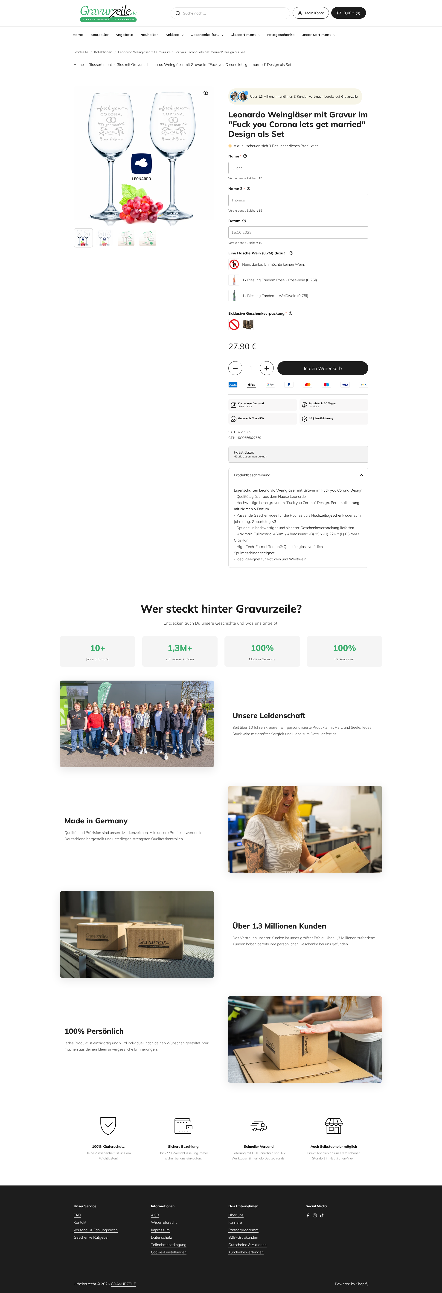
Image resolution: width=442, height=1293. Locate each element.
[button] (348, 13)
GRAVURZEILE (123, 1283)
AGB (155, 1215)
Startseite (81, 52)
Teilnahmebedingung (168, 1244)
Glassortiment (100, 64)
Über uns (236, 1215)
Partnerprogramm (243, 1230)
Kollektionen (103, 52)
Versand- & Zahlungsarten (96, 1230)
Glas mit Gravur (129, 64)
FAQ (77, 1215)
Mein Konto (314, 13)
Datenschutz (161, 1237)
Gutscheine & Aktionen (247, 1244)
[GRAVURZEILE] (108, 13)
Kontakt (80, 1222)
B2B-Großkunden (243, 1237)
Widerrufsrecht (164, 1222)
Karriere (235, 1222)
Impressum (160, 1230)
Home (79, 64)
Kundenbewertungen (246, 1252)
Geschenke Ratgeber (91, 1237)
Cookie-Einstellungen (168, 1252)
